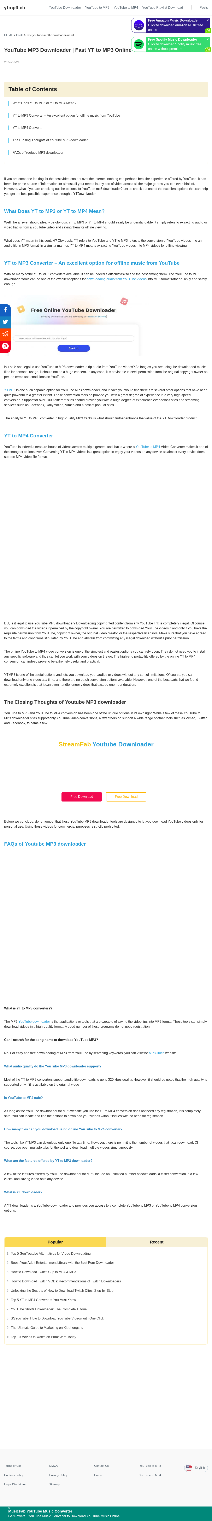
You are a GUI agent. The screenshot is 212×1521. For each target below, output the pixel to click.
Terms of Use (13, 1465)
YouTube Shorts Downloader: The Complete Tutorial (49, 1309)
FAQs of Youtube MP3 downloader (38, 152)
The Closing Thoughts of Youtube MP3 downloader (50, 140)
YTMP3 (9, 390)
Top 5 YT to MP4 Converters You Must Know (43, 1299)
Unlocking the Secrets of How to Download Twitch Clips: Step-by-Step (62, 1290)
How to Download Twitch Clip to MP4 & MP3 (43, 1272)
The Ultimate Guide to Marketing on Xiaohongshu (47, 1327)
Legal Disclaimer (15, 1484)
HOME (8, 35)
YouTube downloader (34, 1021)
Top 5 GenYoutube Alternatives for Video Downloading (51, 1253)
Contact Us (101, 1465)
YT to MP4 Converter (28, 127)
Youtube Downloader (123, 744)
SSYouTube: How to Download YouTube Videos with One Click (57, 1318)
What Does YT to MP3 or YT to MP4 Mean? (44, 103)
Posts (19, 35)
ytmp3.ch (14, 8)
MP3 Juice (156, 1053)
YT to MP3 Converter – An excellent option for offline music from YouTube (66, 115)
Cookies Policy (13, 1475)
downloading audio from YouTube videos (117, 279)
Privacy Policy (58, 1475)
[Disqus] (106, 1396)
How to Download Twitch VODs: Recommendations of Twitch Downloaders (66, 1281)
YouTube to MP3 (150, 1465)
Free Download (81, 797)
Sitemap (54, 1484)
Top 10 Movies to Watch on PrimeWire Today (43, 1337)
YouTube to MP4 (148, 447)
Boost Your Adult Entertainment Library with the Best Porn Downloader (62, 1262)
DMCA (53, 1465)
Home (98, 1475)
